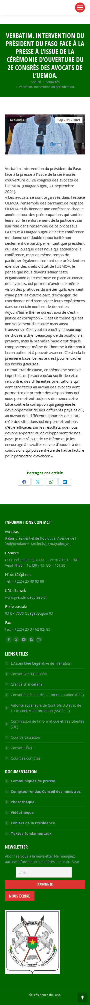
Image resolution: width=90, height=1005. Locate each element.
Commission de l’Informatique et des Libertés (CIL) (47, 724)
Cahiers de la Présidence (33, 823)
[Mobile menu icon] (80, 7)
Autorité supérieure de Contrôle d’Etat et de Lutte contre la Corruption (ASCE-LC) (46, 708)
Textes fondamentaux (31, 833)
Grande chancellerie (26, 684)
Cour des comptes (25, 758)
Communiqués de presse (33, 781)
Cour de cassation (25, 737)
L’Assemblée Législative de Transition (41, 663)
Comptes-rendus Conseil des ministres (46, 791)
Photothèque (22, 802)
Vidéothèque (22, 812)
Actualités (17, 120)
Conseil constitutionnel (29, 673)
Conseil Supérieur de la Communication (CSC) (47, 694)
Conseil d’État (21, 747)
